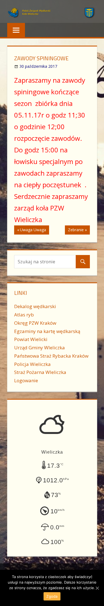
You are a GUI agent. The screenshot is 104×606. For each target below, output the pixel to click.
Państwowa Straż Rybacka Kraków (51, 356)
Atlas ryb (24, 314)
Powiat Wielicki (30, 339)
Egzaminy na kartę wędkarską (47, 331)
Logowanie (26, 380)
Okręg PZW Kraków (35, 323)
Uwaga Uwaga (33, 231)
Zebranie (76, 231)
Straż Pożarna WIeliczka (40, 372)
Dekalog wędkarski (35, 306)
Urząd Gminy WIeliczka (39, 347)
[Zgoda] (97, 588)
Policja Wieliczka (32, 364)
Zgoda (51, 596)
